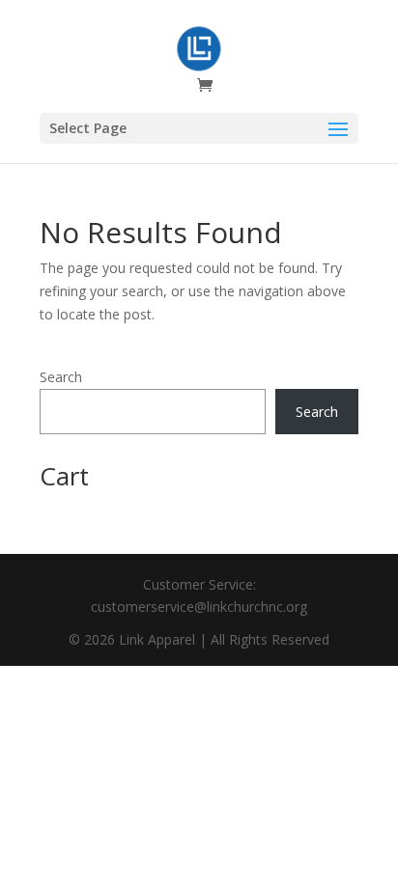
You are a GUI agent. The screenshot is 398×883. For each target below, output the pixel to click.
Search (61, 377)
